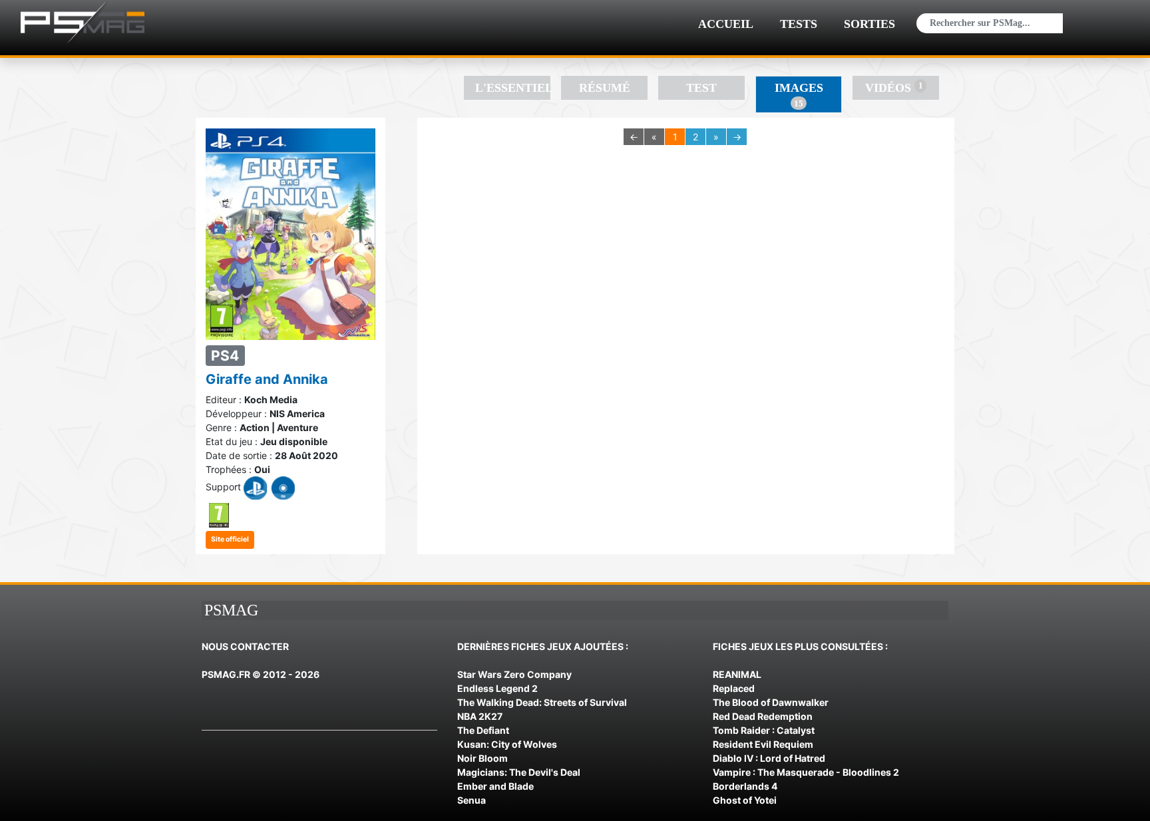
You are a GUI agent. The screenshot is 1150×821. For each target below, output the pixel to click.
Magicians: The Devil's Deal (518, 772)
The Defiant (483, 730)
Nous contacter (245, 646)
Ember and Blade (495, 786)
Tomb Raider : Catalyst (764, 730)
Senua (471, 800)
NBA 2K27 (479, 716)
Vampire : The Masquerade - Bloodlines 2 (806, 772)
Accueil (725, 24)
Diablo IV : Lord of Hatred (769, 758)
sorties (869, 24)
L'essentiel (512, 87)
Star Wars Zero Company (514, 674)
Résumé (604, 87)
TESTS (798, 24)
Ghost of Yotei (745, 800)
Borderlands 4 (745, 786)
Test (701, 87)
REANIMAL (737, 674)
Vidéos (893, 87)
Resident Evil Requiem (763, 744)
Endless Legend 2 (497, 688)
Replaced (734, 688)
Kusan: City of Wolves (507, 744)
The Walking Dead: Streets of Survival (542, 702)
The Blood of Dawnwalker (771, 702)
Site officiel (230, 539)
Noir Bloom (482, 758)
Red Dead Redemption (763, 716)
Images (799, 94)
